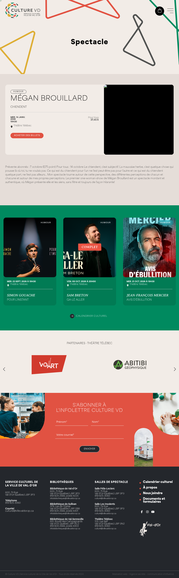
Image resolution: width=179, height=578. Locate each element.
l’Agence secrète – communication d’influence (151, 574)
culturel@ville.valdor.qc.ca (19, 511)
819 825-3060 (13, 503)
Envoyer (89, 449)
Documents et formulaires (154, 500)
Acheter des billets (27, 136)
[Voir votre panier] (160, 10)
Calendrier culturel (91, 316)
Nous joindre (153, 493)
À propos (150, 487)
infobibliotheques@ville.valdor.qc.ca (65, 499)
